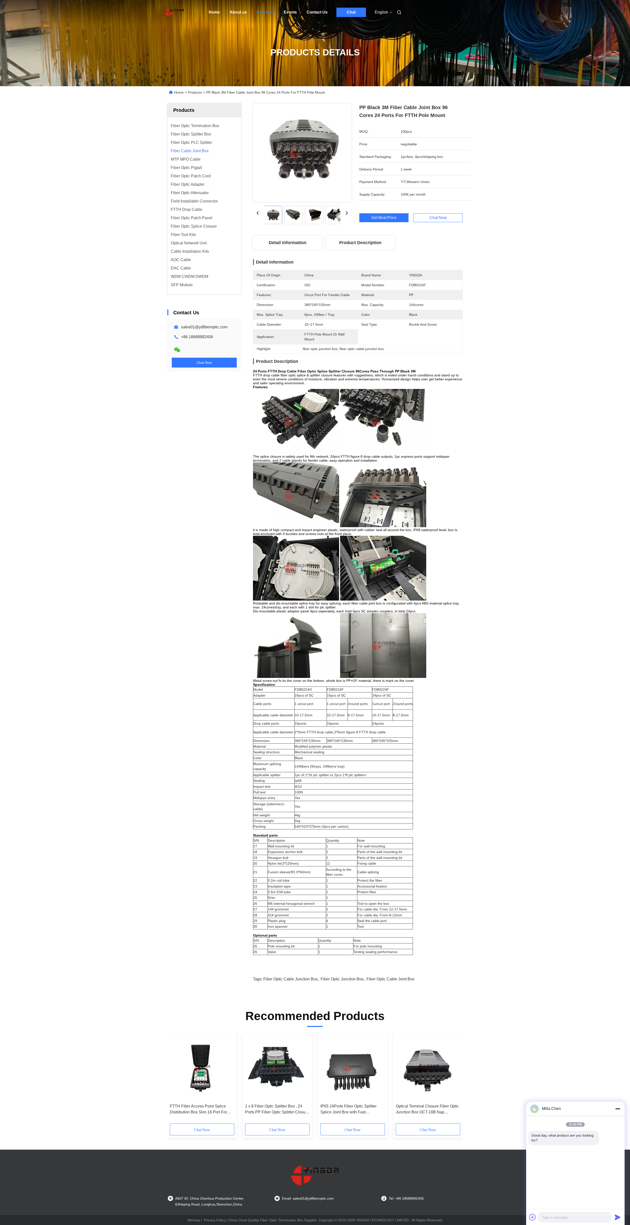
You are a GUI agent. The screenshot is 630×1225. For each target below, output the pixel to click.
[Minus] (618, 1109)
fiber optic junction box (342, 979)
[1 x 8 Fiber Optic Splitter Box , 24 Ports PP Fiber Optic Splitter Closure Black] (277, 1068)
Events (290, 12)
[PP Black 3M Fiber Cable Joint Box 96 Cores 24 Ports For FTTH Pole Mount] (302, 152)
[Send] (618, 1217)
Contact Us (317, 12)
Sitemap (193, 1220)
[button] (176, 1080)
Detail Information (287, 242)
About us (238, 12)
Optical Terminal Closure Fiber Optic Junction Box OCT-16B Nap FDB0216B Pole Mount (427, 1109)
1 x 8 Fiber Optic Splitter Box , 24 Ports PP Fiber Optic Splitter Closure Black (277, 1109)
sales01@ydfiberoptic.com (204, 327)
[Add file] (532, 1217)
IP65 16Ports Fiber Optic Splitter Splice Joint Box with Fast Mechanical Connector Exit (348, 1109)
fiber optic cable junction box (290, 979)
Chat (351, 12)
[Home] (174, 12)
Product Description (360, 242)
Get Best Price (383, 218)
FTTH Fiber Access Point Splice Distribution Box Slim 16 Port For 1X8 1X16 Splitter (198, 1109)
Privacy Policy (214, 1220)
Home (214, 12)
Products (265, 12)
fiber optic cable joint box (390, 979)
